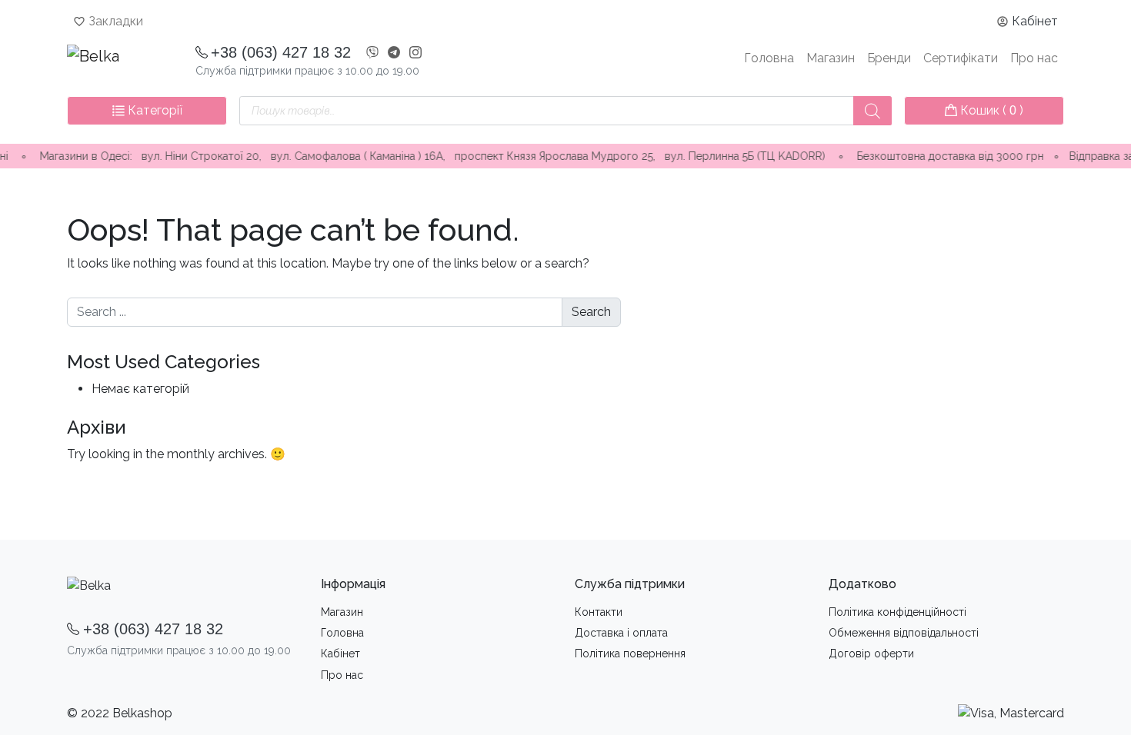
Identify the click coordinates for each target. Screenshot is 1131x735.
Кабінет (1035, 21)
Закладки (115, 21)
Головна (769, 58)
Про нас (1034, 58)
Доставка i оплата (621, 633)
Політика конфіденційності (897, 612)
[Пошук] (872, 110)
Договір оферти (871, 653)
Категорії (153, 110)
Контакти (598, 612)
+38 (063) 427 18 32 (281, 52)
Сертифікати (960, 58)
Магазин (830, 58)
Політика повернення (630, 653)
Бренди (889, 58)
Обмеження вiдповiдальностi (904, 633)
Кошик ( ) (990, 110)
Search (591, 311)
